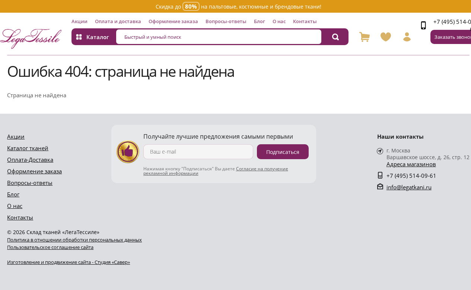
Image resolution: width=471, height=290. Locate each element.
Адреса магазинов (411, 164)
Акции (79, 21)
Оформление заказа (173, 21)
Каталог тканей (27, 148)
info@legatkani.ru (409, 187)
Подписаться (282, 151)
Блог (259, 21)
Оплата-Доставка (30, 159)
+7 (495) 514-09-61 (411, 175)
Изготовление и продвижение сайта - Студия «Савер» (68, 262)
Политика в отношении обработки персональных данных (74, 239)
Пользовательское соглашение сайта (50, 247)
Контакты (305, 21)
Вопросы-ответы (226, 21)
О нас (279, 21)
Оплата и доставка (118, 21)
